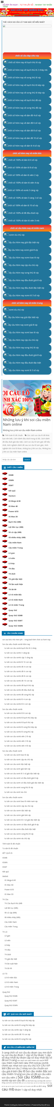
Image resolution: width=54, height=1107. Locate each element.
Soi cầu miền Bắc (37, 1071)
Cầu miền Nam (15, 542)
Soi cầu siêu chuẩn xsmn (12, 797)
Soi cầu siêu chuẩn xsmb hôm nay (16, 644)
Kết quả (12, 490)
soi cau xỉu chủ (27, 1065)
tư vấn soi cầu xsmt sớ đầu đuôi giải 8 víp (21, 778)
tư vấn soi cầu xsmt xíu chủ (16, 792)
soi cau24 (40, 1060)
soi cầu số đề (29, 1074)
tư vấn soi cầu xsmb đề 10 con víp (18, 681)
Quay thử (13, 610)
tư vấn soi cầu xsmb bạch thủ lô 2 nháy (20, 648)
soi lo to (9, 1083)
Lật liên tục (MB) (16, 527)
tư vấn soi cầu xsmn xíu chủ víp (17, 838)
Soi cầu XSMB (29, 1077)
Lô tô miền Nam (16, 600)
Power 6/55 (13, 511)
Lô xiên (12, 558)
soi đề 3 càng (41, 1086)
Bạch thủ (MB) (15, 522)
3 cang (5, 1052)
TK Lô (4, 932)
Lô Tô (4, 973)
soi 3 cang (11, 1060)
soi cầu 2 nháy (20, 1068)
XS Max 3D (13, 516)
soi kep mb (41, 1081)
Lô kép (12, 563)
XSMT (11, 485)
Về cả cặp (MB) (15, 532)
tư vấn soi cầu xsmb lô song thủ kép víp (21, 727)
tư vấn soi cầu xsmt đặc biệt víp (17, 764)
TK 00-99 (12, 589)
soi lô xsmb (27, 1086)
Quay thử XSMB (15, 615)
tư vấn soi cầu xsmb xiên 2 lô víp (18, 736)
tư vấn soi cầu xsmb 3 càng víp (17, 653)
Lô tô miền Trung (16, 605)
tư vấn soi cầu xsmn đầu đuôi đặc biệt (20, 829)
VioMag (12, 1105)
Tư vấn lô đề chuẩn (10, 848)
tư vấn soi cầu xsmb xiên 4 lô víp (18, 746)
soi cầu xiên (44, 1074)
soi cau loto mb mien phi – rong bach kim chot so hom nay (26, 639)
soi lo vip (4, 1086)
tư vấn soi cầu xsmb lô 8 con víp (18, 713)
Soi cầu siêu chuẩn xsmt (12, 751)
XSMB (11, 475)
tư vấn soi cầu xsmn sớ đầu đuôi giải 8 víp (22, 824)
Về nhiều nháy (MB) (17, 537)
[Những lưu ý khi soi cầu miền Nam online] (27, 399)
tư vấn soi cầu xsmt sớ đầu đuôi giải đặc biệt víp (24, 783)
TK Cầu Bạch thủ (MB (13, 903)
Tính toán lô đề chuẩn (14, 435)
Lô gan (12, 553)
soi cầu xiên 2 (9, 1077)
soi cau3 (20, 1060)
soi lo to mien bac (27, 1083)
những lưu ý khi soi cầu (32, 448)
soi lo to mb (16, 1083)
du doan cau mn (37, 1052)
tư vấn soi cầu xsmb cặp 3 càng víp (19, 657)
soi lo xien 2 (12, 1086)
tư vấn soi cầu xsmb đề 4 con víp (18, 666)
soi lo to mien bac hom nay (43, 1083)
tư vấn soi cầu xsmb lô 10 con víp (18, 662)
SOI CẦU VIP (43, 1065)
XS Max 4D (13, 506)
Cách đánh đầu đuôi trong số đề (27, 438)
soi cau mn (26, 1063)
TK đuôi (12, 574)
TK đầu (12, 568)
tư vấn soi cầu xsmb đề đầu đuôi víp (19, 690)
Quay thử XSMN (16, 626)
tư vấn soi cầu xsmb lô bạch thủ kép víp (21, 717)
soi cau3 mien (30, 1060)
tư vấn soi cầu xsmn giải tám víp (18, 815)
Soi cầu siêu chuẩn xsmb (12, 709)
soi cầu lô (19, 1071)
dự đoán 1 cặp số (23, 1055)
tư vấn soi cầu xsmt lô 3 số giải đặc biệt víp (22, 773)
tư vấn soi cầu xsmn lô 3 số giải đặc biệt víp (22, 820)
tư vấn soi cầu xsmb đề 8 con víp (18, 676)
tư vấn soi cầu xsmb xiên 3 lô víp (18, 741)
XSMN (11, 480)
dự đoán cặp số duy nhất (30, 1057)
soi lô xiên (19, 1086)
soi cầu (6, 1068)
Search (27, 459)
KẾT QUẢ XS (7, 853)
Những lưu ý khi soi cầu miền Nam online (26, 422)
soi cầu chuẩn (36, 1068)
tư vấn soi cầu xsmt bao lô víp (17, 755)
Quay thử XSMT (16, 620)
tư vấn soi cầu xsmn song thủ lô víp (19, 834)
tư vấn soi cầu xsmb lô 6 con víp (18, 704)
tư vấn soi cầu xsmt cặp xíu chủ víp (19, 759)
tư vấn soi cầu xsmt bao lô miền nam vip (21, 801)
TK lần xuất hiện (16, 584)
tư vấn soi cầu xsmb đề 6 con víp (18, 671)
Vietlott (12, 496)
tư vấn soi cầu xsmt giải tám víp (17, 769)
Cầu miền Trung (16, 548)
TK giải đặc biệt (15, 579)
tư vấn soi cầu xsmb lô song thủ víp (19, 732)
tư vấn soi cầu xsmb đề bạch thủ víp (19, 685)
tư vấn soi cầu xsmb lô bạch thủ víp (19, 722)
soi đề (33, 1086)
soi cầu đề (19, 1080)
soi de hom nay (31, 1081)
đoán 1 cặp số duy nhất (28, 1089)
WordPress (45, 1105)
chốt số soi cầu (18, 1052)
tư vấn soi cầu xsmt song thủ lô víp (19, 787)
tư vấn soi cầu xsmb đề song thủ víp (19, 694)
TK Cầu (5, 899)
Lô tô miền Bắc (15, 594)
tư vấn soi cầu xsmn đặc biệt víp (18, 810)
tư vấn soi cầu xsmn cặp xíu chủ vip (19, 806)
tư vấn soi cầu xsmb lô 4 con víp (18, 699)
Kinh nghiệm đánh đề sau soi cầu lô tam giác (25, 445)
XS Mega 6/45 (15, 501)
